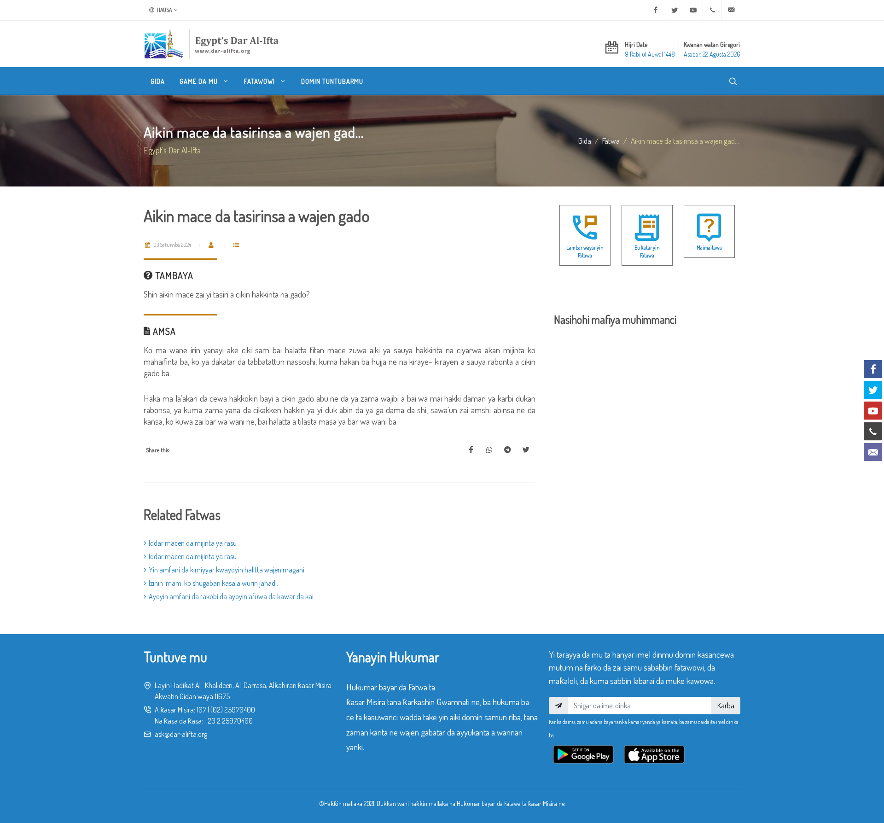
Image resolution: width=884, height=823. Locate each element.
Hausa (164, 9)
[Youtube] (693, 10)
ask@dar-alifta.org (181, 734)
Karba (725, 705)
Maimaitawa (709, 247)
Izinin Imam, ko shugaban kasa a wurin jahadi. (213, 583)
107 (201, 709)
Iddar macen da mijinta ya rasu (193, 543)
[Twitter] (674, 10)
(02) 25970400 (232, 709)
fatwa (611, 140)
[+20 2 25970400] (712, 10)
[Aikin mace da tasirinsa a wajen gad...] (471, 450)
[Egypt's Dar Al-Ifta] (211, 44)
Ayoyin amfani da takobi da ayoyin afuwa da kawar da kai (231, 596)
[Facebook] (655, 10)
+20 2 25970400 (228, 720)
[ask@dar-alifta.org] (731, 10)
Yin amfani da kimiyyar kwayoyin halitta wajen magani (226, 569)
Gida (584, 140)
